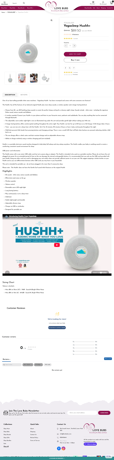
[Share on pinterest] (74, 68)
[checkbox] (48, 364)
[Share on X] (69, 68)
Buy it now (75, 60)
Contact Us (33, 434)
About (32, 428)
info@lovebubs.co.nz (65, 434)
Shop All (6, 446)
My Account (103, 4)
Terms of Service (35, 440)
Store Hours (63, 441)
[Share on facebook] (65, 68)
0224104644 (4, 4)
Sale (5, 443)
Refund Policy (34, 437)
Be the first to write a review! (57, 327)
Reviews (24, 95)
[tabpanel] (57, 376)
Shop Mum (7, 428)
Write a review (108, 358)
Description (10, 95)
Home (3, 12)
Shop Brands (7, 434)
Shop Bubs (7, 431)
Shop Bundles (7, 440)
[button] (57, 458)
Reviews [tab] (6, 359)
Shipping (32, 431)
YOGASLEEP (11, 12)
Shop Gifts (7, 437)
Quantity (66, 42)
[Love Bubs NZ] (57, 6)
